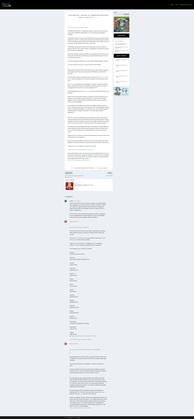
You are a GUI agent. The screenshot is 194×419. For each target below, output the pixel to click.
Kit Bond (72, 84)
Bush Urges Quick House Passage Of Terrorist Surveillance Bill (85, 349)
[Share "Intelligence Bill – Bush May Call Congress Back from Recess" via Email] (91, 168)
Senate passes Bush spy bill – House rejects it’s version (84, 336)
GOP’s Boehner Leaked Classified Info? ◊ (80, 149)
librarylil (117, 65)
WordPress (78, 417)
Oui (84, 17)
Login (176, 4)
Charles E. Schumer (103, 77)
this (108, 156)
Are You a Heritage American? (119, 41)
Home (172, 4)
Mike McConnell (86, 91)
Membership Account (186, 4)
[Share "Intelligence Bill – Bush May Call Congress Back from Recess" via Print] (93, 168)
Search (115, 12)
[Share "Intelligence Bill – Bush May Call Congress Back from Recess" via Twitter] (77, 168)
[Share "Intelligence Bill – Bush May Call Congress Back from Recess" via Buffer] (87, 168)
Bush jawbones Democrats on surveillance (78, 27)
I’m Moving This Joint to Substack (120, 38)
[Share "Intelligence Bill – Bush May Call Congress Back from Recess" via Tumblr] (81, 168)
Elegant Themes (70, 417)
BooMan (117, 59)
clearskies (117, 70)
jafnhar (117, 81)
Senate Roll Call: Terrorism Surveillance (79, 227)
